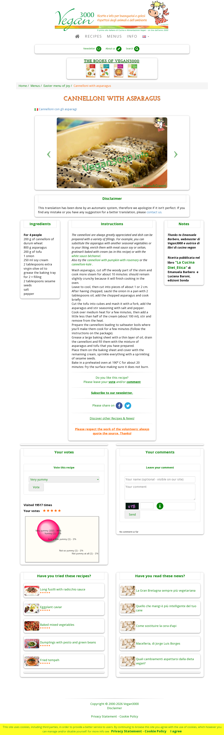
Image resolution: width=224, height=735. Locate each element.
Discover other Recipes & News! (112, 418)
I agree (176, 731)
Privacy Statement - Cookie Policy (138, 731)
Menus (114, 36)
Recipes (93, 36)
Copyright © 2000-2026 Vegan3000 (114, 704)
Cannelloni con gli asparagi (57, 109)
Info (132, 36)
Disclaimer (114, 708)
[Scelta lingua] (146, 36)
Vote (36, 487)
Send (132, 514)
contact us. (154, 212)
